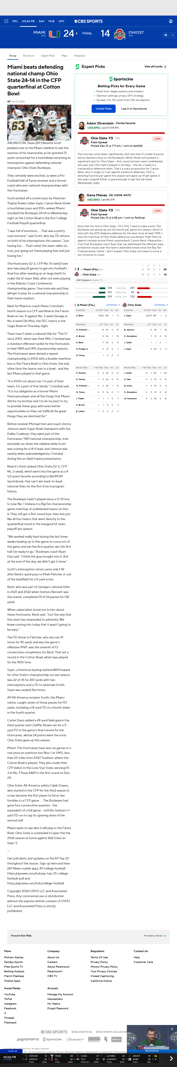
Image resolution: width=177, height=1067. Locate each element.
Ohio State (134, 305)
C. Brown (80, 336)
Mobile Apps (12, 981)
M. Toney (80, 355)
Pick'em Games (13, 957)
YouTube (9, 994)
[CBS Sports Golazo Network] (116, 1031)
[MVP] (116, 1038)
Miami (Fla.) (87, 305)
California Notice (101, 981)
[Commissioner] (97, 1038)
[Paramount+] (75, 1038)
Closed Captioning (102, 976)
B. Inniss (128, 386)
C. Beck (79, 315)
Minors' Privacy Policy (104, 966)
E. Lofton (80, 411)
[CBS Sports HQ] (82, 1031)
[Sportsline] (52, 1039)
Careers (52, 962)
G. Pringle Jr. (82, 349)
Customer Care (143, 962)
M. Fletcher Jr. (83, 330)
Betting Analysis (14, 971)
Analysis (79, 55)
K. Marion (80, 379)
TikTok (8, 999)
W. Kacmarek (130, 398)
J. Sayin (127, 315)
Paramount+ (55, 971)
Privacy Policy (99, 962)
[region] (39, 123)
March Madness (14, 976)
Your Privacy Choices (104, 971)
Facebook (10, 1008)
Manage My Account (60, 994)
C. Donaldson (130, 336)
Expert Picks (48, 55)
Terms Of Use (99, 957)
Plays (64, 55)
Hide (11, 1051)
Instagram (10, 1003)
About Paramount (58, 966)
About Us (53, 957)
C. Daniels (81, 373)
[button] (6, 21)
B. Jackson (129, 330)
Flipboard (10, 1022)
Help (137, 957)
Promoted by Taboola (153, 936)
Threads (9, 1018)
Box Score (28, 55)
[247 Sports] (28, 1039)
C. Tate (127, 379)
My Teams (53, 1003)
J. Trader (80, 398)
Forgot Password (57, 1008)
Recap (12, 55)
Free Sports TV (13, 966)
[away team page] (54, 34)
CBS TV (52, 976)
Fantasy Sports (13, 962)
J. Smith (128, 342)
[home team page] (119, 34)
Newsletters (55, 999)
